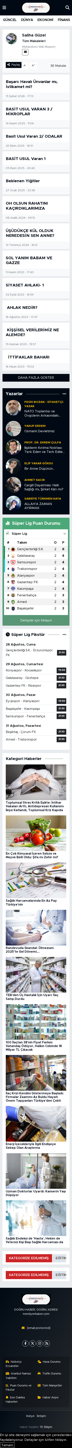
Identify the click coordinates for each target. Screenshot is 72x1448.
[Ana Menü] (4, 7)
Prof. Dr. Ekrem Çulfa (42, 442)
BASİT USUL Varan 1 (26, 159)
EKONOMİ (45, 20)
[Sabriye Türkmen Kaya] (13, 503)
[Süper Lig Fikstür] (64, 634)
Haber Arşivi (50, 1397)
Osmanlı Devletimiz (39, 431)
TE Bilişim (46, 1427)
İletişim (41, 1416)
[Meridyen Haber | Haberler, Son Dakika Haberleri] (36, 8)
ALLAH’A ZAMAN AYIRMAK (38, 506)
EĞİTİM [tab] (61, 1258)
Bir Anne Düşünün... (39, 468)
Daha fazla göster (36, 377)
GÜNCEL (10, 20)
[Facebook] (25, 1343)
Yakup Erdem (35, 425)
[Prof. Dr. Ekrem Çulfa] (13, 447)
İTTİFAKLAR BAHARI (28, 357)
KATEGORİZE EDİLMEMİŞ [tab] (29, 1258)
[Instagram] (39, 1343)
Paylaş (16, 64)
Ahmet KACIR (34, 480)
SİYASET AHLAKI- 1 (25, 285)
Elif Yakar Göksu (38, 463)
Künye (30, 1416)
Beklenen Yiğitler (23, 181)
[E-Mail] (25, 52)
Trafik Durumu (51, 1373)
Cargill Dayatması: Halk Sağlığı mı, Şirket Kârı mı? (43, 487)
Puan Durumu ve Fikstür (19, 1387)
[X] (32, 1343)
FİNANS (64, 20)
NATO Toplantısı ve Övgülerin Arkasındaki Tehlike (41, 414)
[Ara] (67, 7)
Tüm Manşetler (52, 1385)
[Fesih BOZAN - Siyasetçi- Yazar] (13, 407)
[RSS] (47, 1343)
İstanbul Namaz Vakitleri (18, 1375)
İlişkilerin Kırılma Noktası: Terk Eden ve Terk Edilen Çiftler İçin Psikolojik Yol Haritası (44, 450)
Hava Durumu (51, 1361)
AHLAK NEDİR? (21, 308)
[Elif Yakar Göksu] (13, 465)
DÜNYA (27, 20)
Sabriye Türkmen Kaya (42, 498)
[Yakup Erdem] (13, 428)
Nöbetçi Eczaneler (14, 1364)
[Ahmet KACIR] (13, 484)
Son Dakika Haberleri (15, 1399)
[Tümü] (64, 394)
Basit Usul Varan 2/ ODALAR (34, 136)
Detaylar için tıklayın (36, 620)
